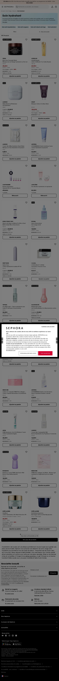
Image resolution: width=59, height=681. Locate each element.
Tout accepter (45, 353)
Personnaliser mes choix (28, 353)
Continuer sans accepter (47, 326)
